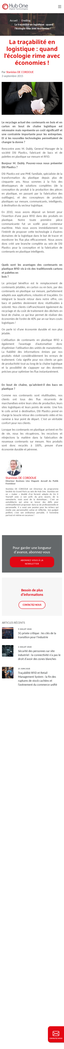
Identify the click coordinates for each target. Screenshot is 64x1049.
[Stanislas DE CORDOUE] (14, 467)
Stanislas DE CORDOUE (20, 72)
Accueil (14, 20)
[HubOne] (15, 6)
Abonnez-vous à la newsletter (32, 562)
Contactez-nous (32, 604)
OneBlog (26, 20)
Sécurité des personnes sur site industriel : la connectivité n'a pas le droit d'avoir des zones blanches (39, 655)
